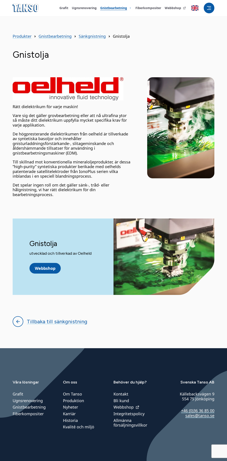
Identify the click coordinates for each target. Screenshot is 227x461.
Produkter (22, 36)
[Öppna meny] (209, 8)
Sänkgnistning (92, 36)
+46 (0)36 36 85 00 (197, 410)
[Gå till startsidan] (26, 8)
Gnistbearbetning (55, 36)
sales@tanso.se (199, 415)
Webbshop (45, 268)
